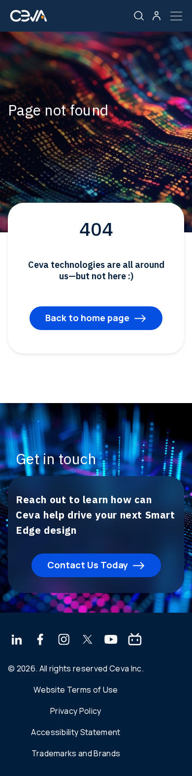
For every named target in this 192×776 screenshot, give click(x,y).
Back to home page (87, 318)
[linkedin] (16, 640)
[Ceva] (28, 19)
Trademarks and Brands (76, 753)
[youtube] (111, 640)
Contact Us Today (87, 565)
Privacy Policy (75, 710)
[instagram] (64, 640)
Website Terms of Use (75, 689)
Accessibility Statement (75, 732)
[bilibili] (135, 640)
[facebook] (40, 640)
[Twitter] (87, 640)
